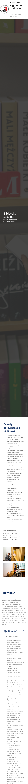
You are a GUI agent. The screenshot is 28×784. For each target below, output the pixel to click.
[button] (14, 632)
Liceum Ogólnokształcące (16, 5)
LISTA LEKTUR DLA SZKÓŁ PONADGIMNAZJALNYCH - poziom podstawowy (12, 632)
